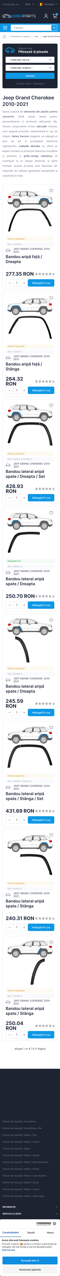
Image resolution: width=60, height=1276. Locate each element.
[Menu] (5, 28)
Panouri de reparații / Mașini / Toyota (20, 1189)
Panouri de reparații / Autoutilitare (19, 1121)
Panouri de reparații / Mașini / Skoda (20, 1182)
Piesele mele (23, 83)
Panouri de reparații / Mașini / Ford (19, 1135)
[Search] (54, 28)
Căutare (30, 75)
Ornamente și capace (20, 36)
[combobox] (30, 60)
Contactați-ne (10, 4)
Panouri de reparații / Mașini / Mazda (20, 1155)
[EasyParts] (19, 16)
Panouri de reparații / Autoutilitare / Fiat (22, 1128)
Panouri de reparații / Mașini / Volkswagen (23, 1196)
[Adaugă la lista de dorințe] (51, 191)
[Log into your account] (46, 16)
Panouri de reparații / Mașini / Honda (20, 1141)
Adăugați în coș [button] (41, 282)
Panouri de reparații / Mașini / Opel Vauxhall (24, 1175)
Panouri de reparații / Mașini (16, 1148)
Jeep (36, 36)
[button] (9, 283)
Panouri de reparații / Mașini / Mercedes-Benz (25, 1162)
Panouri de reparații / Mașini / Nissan (20, 1169)
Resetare (39, 83)
